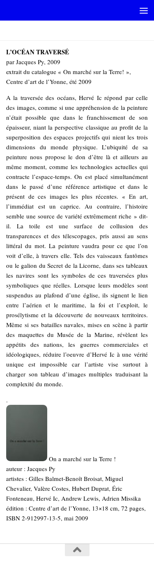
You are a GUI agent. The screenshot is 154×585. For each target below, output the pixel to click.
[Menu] (143, 10)
